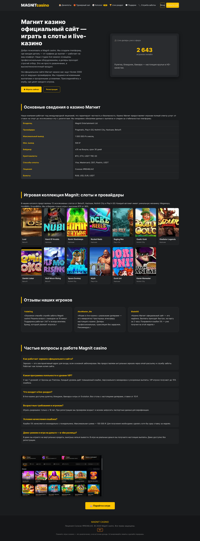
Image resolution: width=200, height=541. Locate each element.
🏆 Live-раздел (116, 5)
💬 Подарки (130, 5)
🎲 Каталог (99, 5)
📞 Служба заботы (147, 5)
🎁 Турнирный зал (81, 5)
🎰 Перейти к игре (100, 505)
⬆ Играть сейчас (31, 89)
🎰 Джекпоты (65, 5)
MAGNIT (35, 5)
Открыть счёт (172, 5)
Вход (162, 5)
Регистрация (52, 89)
